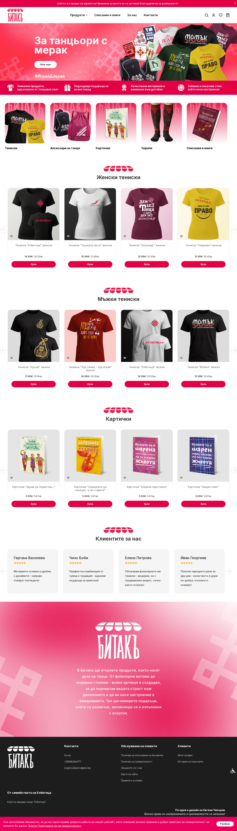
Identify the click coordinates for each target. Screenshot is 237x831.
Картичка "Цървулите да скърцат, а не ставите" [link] (90, 488)
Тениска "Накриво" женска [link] (203, 245)
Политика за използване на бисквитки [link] (142, 755)
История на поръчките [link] (190, 762)
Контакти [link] (151, 15)
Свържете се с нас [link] (131, 768)
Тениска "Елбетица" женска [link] (33, 245)
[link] (15, 15)
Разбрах (225, 823)
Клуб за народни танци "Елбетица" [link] (26, 802)
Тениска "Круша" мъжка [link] (34, 367)
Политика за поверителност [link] (136, 762)
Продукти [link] (77, 15)
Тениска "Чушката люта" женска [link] (90, 245)
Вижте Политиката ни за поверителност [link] (55, 825)
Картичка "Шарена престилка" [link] (147, 486)
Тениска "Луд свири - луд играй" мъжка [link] (90, 368)
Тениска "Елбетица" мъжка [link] (147, 367)
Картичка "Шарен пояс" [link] (203, 486)
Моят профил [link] (185, 755)
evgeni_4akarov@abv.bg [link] (77, 768)
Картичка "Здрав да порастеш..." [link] (33, 486)
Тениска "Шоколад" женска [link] (147, 245)
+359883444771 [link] (72, 762)
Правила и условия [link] (131, 780)
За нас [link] (132, 15)
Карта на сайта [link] (129, 774)
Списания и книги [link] (107, 15)
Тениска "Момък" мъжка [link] (203, 367)
